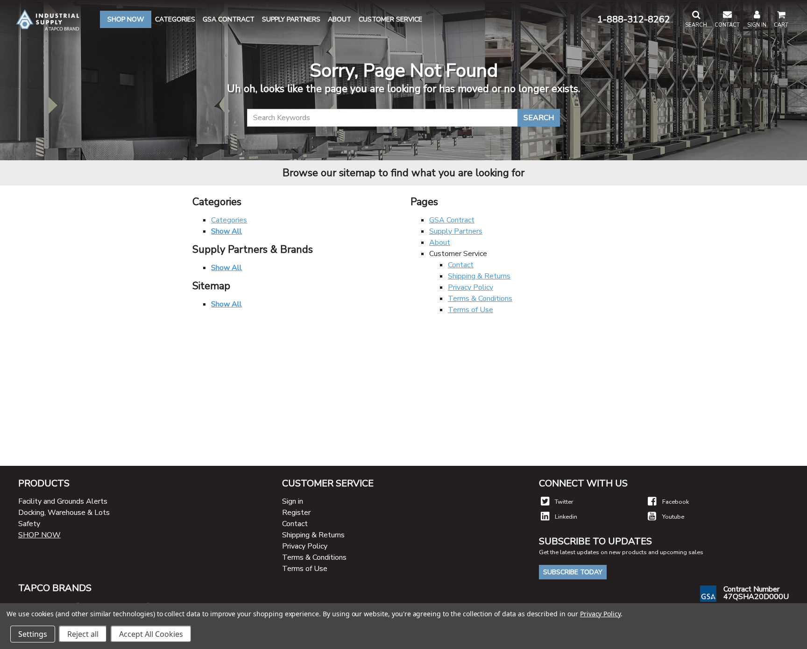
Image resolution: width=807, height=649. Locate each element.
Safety (29, 524)
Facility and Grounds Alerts (62, 501)
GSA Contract (451, 220)
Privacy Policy (470, 287)
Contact (461, 265)
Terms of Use (470, 310)
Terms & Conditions (480, 298)
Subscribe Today (572, 572)
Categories (229, 220)
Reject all (83, 634)
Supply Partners (455, 231)
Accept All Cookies (151, 634)
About (439, 242)
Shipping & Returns (479, 276)
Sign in (292, 501)
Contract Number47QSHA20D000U (756, 593)
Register (296, 512)
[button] (696, 19)
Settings (32, 634)
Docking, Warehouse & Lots (64, 512)
